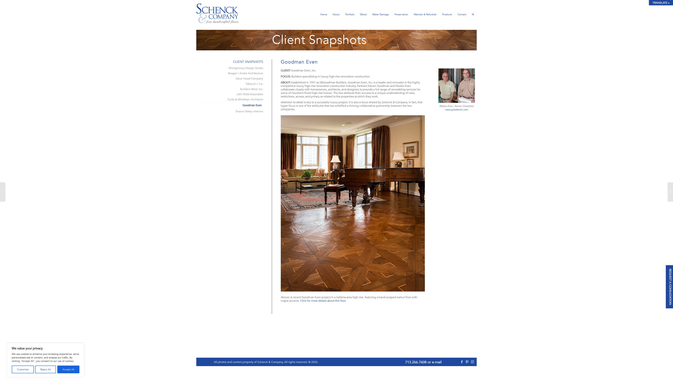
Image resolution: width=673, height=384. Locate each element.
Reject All (45, 369)
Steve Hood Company (249, 78)
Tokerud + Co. (254, 84)
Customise (23, 369)
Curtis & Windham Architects (245, 99)
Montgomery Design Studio (246, 68)
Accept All (68, 369)
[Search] (473, 14)
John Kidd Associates (249, 94)
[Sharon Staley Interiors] (2, 192)
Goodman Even (252, 105)
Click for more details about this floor (323, 301)
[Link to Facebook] (461, 362)
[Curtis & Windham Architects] (670, 192)
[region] (45, 360)
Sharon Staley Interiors (249, 111)
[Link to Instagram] (472, 362)
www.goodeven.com (456, 109)
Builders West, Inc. (251, 89)
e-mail (437, 362)
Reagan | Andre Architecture (245, 73)
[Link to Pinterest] (467, 362)
